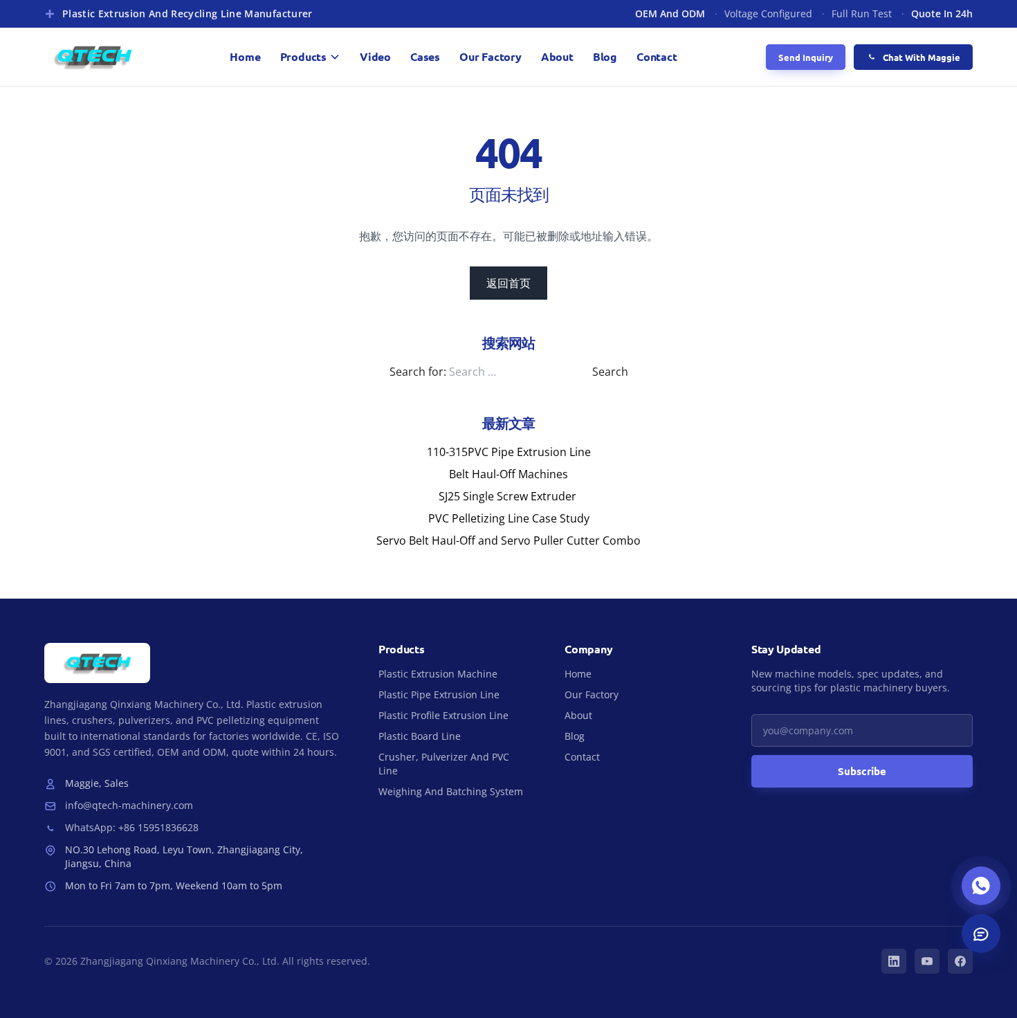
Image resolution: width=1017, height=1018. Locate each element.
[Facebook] (960, 961)
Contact (656, 56)
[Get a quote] (981, 933)
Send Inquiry (805, 57)
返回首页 (508, 283)
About (557, 56)
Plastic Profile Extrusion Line (443, 715)
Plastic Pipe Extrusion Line (439, 694)
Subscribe (862, 771)
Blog (605, 56)
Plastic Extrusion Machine (437, 673)
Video (375, 56)
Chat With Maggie (921, 57)
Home (245, 56)
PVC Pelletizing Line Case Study (508, 518)
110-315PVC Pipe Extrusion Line (509, 452)
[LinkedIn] (893, 961)
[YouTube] (927, 961)
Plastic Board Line (419, 736)
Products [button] (303, 56)
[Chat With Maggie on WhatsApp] (981, 885)
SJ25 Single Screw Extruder (509, 496)
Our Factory (490, 56)
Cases (425, 56)
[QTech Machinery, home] (92, 57)
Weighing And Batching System (450, 791)
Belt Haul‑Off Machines (508, 474)
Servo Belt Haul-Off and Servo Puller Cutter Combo (508, 540)
